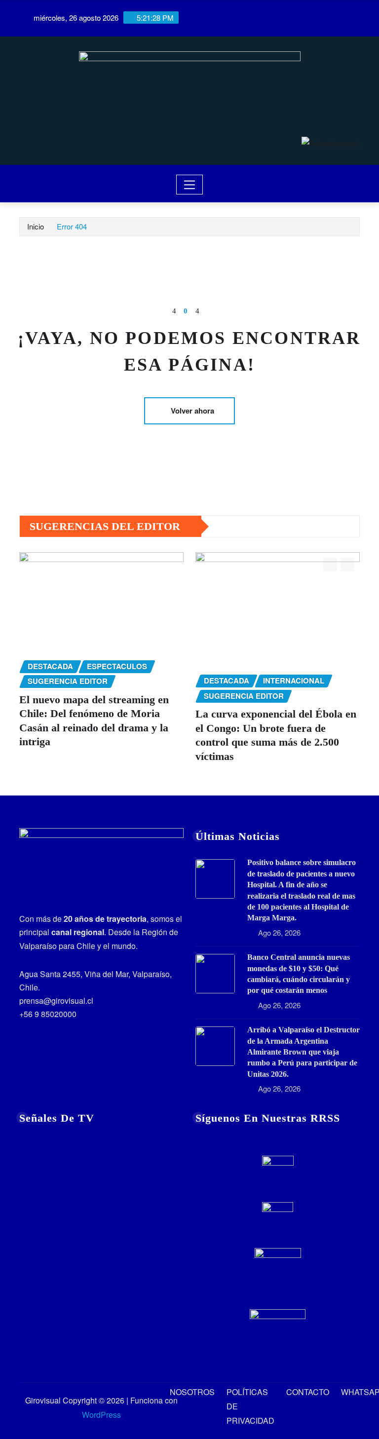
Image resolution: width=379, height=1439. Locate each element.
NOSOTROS (192, 1392)
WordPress (101, 1414)
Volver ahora (192, 410)
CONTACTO (307, 1392)
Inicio (35, 226)
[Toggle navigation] (189, 184)
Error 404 (72, 226)
